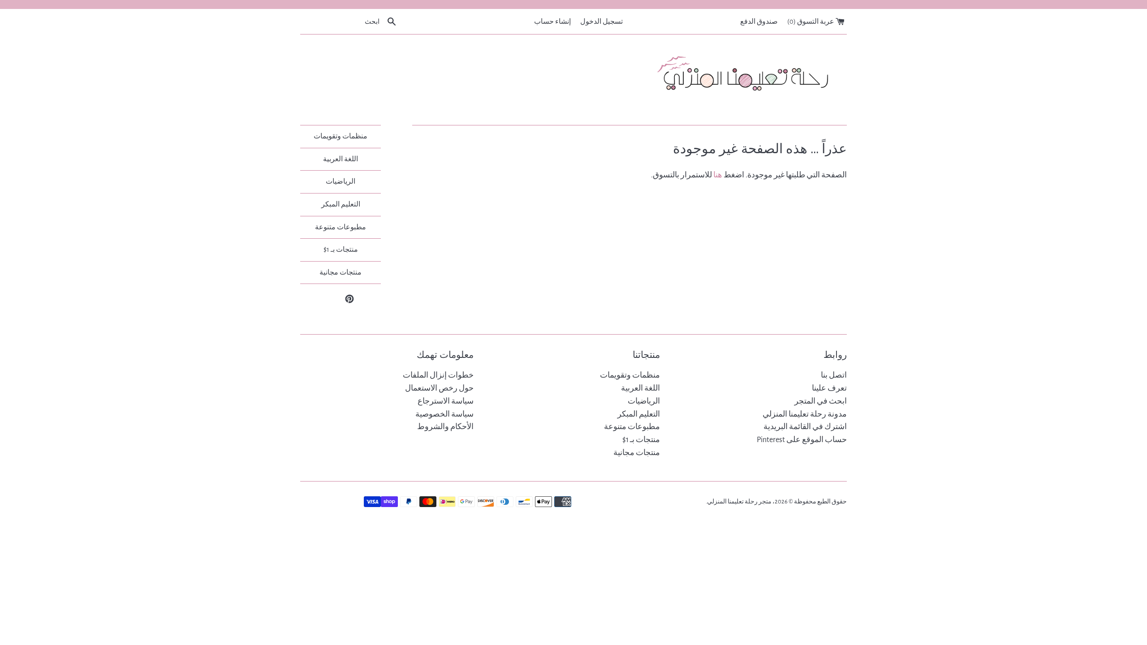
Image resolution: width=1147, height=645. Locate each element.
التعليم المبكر (340, 204)
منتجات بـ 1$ (340, 249)
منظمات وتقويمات (340, 136)
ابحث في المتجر (820, 401)
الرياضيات (340, 181)
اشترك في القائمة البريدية (805, 427)
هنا (717, 175)
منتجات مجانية (340, 272)
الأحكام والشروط (445, 427)
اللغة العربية (340, 159)
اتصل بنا (834, 375)
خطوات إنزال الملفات (438, 375)
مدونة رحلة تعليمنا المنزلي (805, 414)
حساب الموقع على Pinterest (802, 440)
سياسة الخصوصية (444, 414)
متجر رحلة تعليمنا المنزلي (739, 501)
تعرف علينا (829, 388)
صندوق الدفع (759, 21)
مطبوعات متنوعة (340, 227)
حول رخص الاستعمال (439, 388)
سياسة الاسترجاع (446, 401)
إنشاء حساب (552, 21)
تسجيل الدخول (601, 21)
